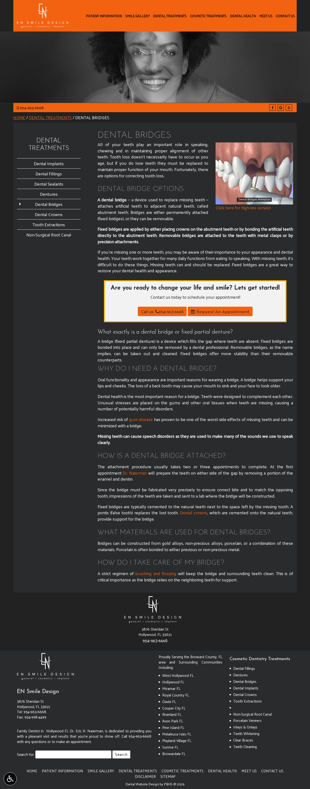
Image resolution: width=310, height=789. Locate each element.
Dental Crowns (48, 214)
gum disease (141, 419)
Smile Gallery (137, 16)
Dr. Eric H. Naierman (86, 730)
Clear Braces (243, 740)
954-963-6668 (32, 107)
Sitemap (167, 776)
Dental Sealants (48, 184)
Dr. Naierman (135, 473)
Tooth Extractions (48, 224)
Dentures (49, 194)
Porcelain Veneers (247, 720)
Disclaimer (145, 776)
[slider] (254, 200)
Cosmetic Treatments (208, 16)
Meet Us (265, 16)
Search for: (25, 754)
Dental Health (243, 16)
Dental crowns (193, 512)
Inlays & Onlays (245, 727)
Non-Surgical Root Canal (48, 235)
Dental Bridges (48, 204)
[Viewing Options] (10, 778)
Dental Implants (49, 163)
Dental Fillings (49, 174)
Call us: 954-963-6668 (162, 311)
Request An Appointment (222, 311)
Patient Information (104, 16)
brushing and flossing (155, 573)
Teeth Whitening (246, 733)
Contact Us (285, 16)
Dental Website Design (142, 784)
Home (19, 117)
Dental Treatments (170, 16)
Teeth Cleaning (245, 746)
